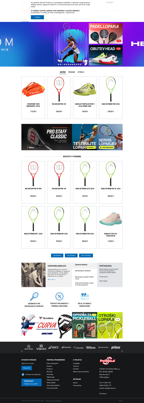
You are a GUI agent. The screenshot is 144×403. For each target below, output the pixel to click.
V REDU (37, 17)
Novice (75, 383)
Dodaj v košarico (35, 94)
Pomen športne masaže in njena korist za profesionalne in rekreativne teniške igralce (108, 270)
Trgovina (76, 366)
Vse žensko (71, 255)
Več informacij (34, 83)
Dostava (49, 366)
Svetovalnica (77, 385)
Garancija (50, 374)
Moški (63, 72)
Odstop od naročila (53, 380)
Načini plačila (51, 382)
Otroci (81, 72)
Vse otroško (86, 255)
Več (25, 57)
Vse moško (57, 255)
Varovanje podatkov (53, 385)
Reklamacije (51, 377)
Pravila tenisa (103, 277)
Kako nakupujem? (52, 363)
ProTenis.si (102, 393)
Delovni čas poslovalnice (81, 371)
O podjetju (76, 363)
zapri (110, 2)
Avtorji (121, 400)
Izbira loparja (103, 281)
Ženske (71, 72)
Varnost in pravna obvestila (53, 400)
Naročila (49, 371)
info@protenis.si (110, 388)
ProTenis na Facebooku (33, 374)
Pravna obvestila (52, 388)
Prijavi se (26, 368)
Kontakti (76, 369)
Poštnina (50, 369)
